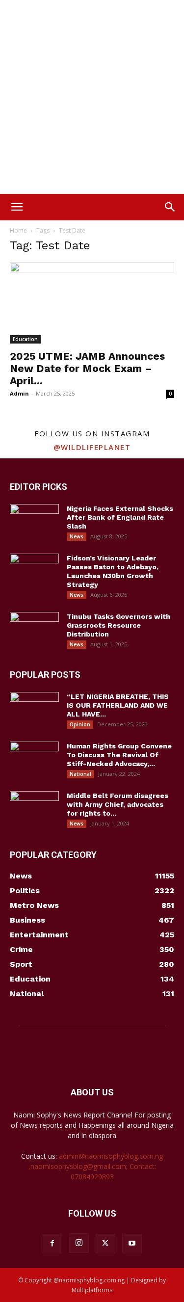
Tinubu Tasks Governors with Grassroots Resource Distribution (118, 625)
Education (25, 339)
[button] (16, 207)
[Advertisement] (92, 97)
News (76, 536)
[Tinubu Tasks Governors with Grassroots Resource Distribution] (34, 629)
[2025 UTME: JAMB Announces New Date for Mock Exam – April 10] (92, 303)
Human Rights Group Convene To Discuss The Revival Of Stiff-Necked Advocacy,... (119, 755)
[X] (105, 1243)
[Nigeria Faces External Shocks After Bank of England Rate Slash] (34, 521)
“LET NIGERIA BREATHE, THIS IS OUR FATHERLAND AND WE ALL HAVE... (118, 705)
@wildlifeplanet (92, 447)
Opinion (80, 724)
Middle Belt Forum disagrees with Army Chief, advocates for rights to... (117, 804)
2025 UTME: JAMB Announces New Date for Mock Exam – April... (87, 368)
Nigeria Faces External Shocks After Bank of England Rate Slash (120, 517)
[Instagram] (79, 1243)
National (80, 774)
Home (18, 230)
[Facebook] (52, 1243)
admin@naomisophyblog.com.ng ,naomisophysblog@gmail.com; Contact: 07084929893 (95, 1166)
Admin (19, 393)
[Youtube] (132, 1243)
